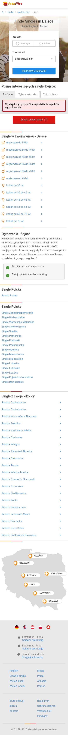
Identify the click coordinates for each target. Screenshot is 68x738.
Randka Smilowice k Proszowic (19, 535)
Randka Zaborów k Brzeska (17, 451)
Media (40, 670)
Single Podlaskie (11, 340)
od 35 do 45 (20, 149)
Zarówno (8, 94)
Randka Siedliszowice (14, 493)
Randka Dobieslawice (14, 402)
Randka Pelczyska (12, 521)
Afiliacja (41, 680)
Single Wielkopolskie (13, 317)
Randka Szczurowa (12, 486)
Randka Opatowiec (12, 437)
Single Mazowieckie (13, 354)
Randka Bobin (9, 500)
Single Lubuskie (10, 363)
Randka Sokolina (11, 423)
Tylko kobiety (50, 94)
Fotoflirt (13, 670)
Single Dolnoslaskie (13, 381)
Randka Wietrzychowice (15, 472)
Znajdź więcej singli (32, 119)
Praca (40, 675)
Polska (10, 12)
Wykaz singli (16, 680)
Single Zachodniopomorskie (17, 312)
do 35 (17, 142)
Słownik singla (17, 675)
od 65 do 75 (20, 171)
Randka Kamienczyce (14, 507)
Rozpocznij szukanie (34, 71)
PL (3, 12)
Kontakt (13, 710)
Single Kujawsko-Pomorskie (17, 377)
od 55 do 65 (20, 163)
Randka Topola (10, 465)
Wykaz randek (17, 686)
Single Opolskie (10, 349)
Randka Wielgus (11, 444)
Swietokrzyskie (23, 12)
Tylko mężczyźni (28, 94)
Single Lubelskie (11, 368)
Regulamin (43, 700)
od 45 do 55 (20, 156)
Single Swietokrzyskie (14, 326)
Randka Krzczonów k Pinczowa (19, 416)
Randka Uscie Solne (13, 528)
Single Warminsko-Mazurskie (18, 322)
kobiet (47, 43)
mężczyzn (26, 43)
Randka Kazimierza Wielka (16, 430)
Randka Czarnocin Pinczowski (18, 479)
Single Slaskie (9, 331)
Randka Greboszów (12, 458)
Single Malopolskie (12, 358)
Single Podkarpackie (13, 345)
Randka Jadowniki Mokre (16, 514)
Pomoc (41, 686)
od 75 (17, 178)
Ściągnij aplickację (32, 640)
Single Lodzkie (10, 372)
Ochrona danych (46, 705)
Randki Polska (10, 295)
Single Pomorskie (11, 335)
